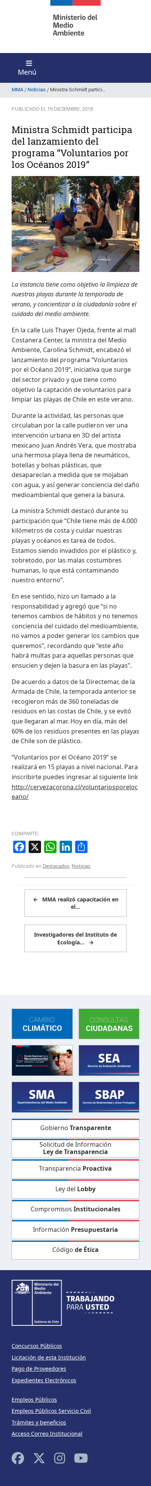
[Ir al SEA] (109, 1060)
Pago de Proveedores (39, 1368)
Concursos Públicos (37, 1345)
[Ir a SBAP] (109, 1096)
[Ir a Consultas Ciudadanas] (109, 1023)
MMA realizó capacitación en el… (75, 903)
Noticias (81, 865)
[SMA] (42, 1096)
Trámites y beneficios (39, 1422)
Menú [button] (27, 72)
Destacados (56, 865)
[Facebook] (18, 1458)
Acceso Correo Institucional (47, 1433)
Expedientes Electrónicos (44, 1380)
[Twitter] (39, 1458)
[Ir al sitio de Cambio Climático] (42, 1023)
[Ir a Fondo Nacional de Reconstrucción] (42, 1060)
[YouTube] (81, 1458)
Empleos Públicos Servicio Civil (51, 1410)
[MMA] (75, 26)
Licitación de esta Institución (49, 1357)
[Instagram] (59, 1458)
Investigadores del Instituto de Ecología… (75, 938)
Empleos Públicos (34, 1399)
